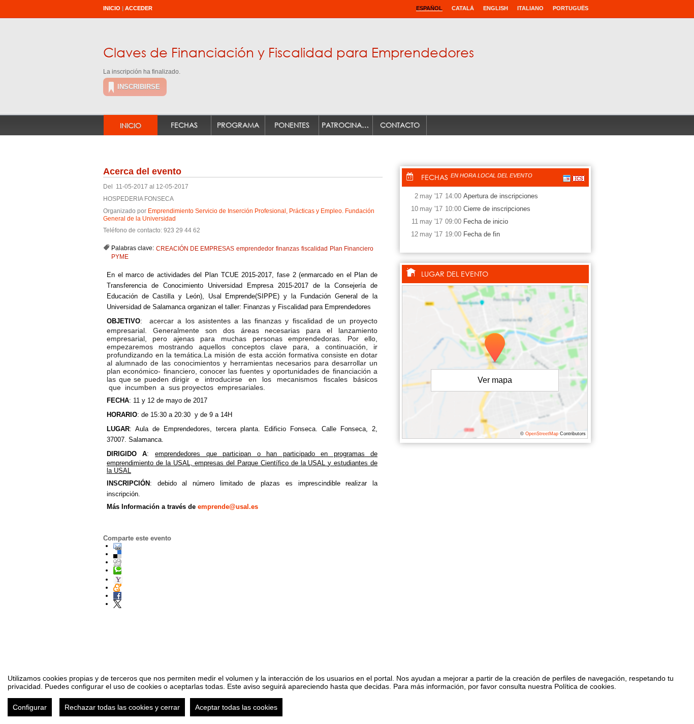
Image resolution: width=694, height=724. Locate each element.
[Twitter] (117, 604)
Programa (238, 125)
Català (463, 8)
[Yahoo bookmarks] (117, 579)
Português (570, 8)
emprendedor (255, 248)
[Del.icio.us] (117, 554)
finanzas (287, 248)
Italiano (530, 8)
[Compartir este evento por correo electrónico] (117, 546)
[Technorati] (117, 570)
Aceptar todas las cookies (236, 707)
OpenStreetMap (541, 433)
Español (429, 8)
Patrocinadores (347, 125)
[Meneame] (117, 587)
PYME (120, 256)
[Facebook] (117, 595)
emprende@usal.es (228, 506)
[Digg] (117, 562)
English (495, 8)
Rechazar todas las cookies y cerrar (122, 707)
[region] (347, 691)
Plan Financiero (351, 248)
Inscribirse (138, 86)
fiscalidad (314, 248)
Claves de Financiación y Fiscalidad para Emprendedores (288, 52)
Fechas (184, 125)
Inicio (111, 8)
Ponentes (291, 125)
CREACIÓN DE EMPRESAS (195, 248)
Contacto (400, 125)
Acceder (138, 8)
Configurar (30, 707)
